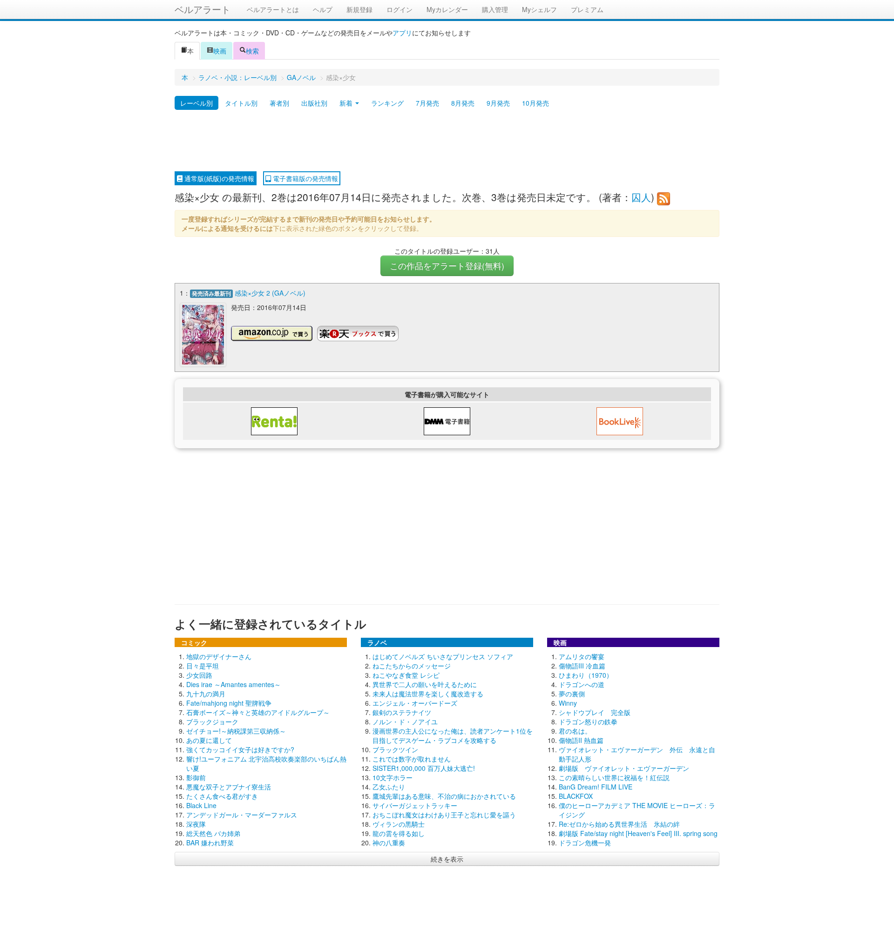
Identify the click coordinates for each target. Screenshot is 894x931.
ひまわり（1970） (586, 675)
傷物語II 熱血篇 (581, 740)
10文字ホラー (392, 777)
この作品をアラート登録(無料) (447, 265)
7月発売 (427, 103)
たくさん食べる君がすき (222, 796)
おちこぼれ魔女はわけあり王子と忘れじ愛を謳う (444, 814)
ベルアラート (202, 9)
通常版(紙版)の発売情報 (218, 178)
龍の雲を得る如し (398, 833)
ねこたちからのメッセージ (411, 665)
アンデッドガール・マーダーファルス (241, 814)
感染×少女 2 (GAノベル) (270, 292)
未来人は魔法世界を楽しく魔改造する (427, 693)
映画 (219, 50)
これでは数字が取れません (411, 758)
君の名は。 (575, 730)
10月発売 (535, 103)
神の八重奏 (388, 842)
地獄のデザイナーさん (218, 656)
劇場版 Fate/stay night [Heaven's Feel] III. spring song (638, 833)
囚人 (641, 197)
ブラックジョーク (212, 721)
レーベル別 (196, 103)
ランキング (387, 103)
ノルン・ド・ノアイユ (405, 721)
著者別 (279, 103)
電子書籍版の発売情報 (304, 178)
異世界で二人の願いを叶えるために (424, 684)
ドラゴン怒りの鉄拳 (588, 721)
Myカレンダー (447, 9)
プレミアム (587, 9)
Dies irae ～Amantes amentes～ (233, 684)
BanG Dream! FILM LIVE (595, 786)
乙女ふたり (388, 786)
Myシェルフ (539, 9)
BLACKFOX (576, 796)
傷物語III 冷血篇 (582, 665)
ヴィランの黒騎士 (398, 824)
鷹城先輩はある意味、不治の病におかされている (444, 796)
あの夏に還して (209, 740)
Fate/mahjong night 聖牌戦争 (228, 703)
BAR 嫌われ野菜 (210, 842)
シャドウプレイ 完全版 (594, 712)
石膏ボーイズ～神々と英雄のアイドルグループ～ (258, 712)
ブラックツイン (395, 749)
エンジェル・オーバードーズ (414, 703)
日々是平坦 (202, 665)
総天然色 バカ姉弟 (213, 833)
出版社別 (314, 103)
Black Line (201, 805)
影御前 (196, 777)
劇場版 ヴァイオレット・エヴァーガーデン (624, 768)
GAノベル (301, 77)
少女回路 (199, 675)
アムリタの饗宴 (581, 656)
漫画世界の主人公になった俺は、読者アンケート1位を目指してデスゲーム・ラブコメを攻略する (452, 735)
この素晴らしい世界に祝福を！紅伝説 (614, 777)
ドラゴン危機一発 (585, 842)
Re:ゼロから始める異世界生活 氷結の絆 (619, 824)
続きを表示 (447, 859)
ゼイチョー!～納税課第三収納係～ (236, 730)
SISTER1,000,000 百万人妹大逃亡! (423, 768)
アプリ (402, 32)
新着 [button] (346, 103)
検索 (252, 50)
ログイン (399, 9)
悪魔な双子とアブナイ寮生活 (228, 786)
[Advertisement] (447, 141)
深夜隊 (196, 824)
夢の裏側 (572, 693)
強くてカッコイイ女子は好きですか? (240, 749)
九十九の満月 (205, 693)
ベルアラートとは (273, 9)
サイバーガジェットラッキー (414, 805)
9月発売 (498, 103)
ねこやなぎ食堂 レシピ (406, 675)
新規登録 (359, 9)
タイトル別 (241, 103)
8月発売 (462, 103)
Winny (568, 703)
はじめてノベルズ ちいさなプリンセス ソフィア (442, 656)
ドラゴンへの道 (581, 684)
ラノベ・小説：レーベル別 (237, 77)
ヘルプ (322, 9)
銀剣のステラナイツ (401, 712)
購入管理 (495, 9)
